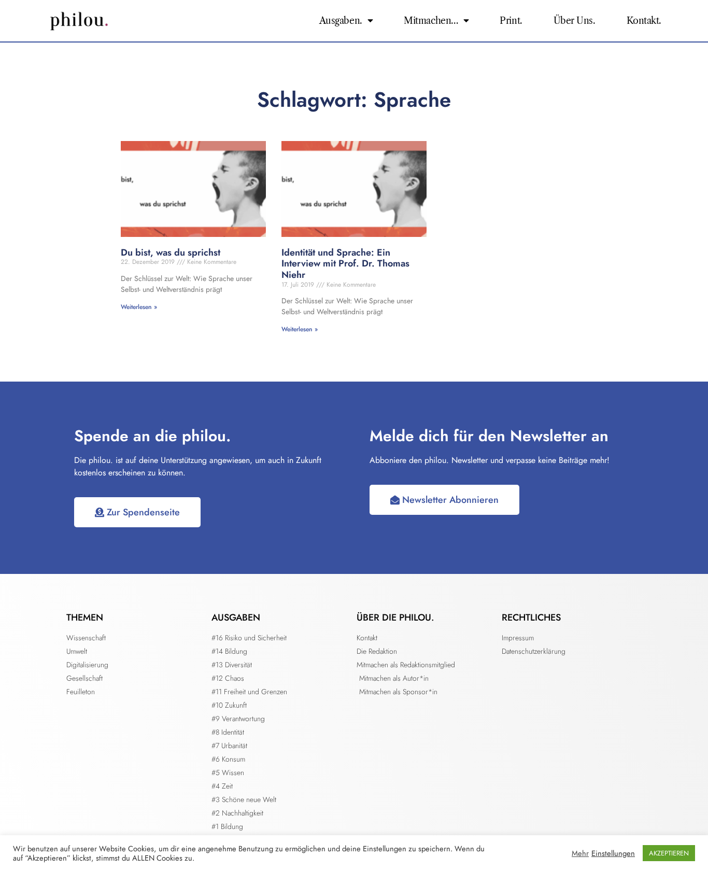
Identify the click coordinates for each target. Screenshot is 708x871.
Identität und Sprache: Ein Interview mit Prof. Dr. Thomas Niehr (345, 264)
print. (511, 20)
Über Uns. (575, 20)
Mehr (580, 853)
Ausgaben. (340, 20)
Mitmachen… (431, 20)
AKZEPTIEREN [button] (669, 853)
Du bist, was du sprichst (170, 252)
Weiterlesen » (139, 307)
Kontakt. (644, 20)
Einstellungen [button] (613, 853)
